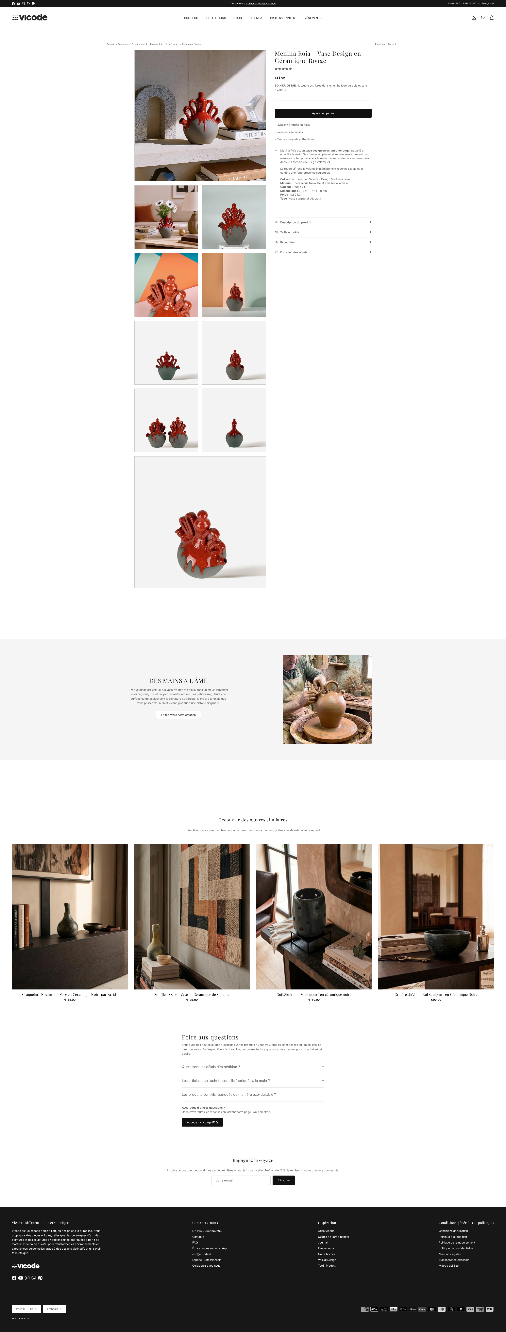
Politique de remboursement (457, 1242)
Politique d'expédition (453, 1236)
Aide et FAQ (454, 3)
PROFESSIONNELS (282, 18)
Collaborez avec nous (206, 1265)
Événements (326, 1248)
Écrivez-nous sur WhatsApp (210, 1248)
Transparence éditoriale (454, 1259)
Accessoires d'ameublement (132, 44)
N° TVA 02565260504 (207, 1230)
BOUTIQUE (191, 18)
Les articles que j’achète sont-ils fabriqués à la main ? (226, 1080)
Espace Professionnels (206, 1259)
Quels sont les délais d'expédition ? (211, 1067)
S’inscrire (284, 1180)
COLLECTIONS (216, 18)
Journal (323, 1242)
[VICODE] (29, 18)
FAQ (195, 1242)
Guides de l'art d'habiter (333, 1236)
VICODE (25, 1318)
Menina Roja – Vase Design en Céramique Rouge (175, 44)
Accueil (110, 44)
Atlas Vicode (326, 1230)
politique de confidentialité (456, 1248)
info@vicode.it (201, 1254)
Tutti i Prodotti (327, 1265)
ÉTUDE (238, 18)
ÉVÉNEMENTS (312, 18)
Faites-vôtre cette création (178, 714)
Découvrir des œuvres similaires (253, 819)
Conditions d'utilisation (453, 1230)
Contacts (198, 1236)
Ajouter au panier (323, 113)
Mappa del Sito (449, 1265)
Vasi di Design (327, 1259)
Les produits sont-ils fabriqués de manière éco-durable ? (229, 1094)
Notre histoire (326, 1254)
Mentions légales (450, 1254)
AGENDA (256, 18)
